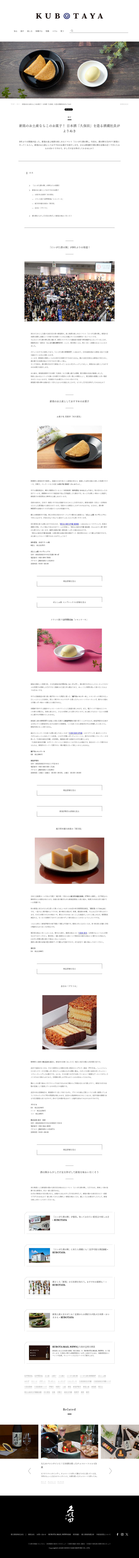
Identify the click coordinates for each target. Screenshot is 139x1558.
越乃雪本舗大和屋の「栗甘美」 (45, 203)
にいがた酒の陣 (72, 1376)
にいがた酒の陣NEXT (88, 1376)
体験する (39, 31)
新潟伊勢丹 (77, 1387)
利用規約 (76, 1534)
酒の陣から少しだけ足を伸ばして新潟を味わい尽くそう (52, 216)
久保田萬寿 (28, 1387)
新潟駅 (93, 1387)
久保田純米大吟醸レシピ (102, 1381)
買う (62, 31)
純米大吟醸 (68, 1392)
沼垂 (53, 1392)
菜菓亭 (76, 1392)
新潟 (69, 1387)
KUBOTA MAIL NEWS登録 (59, 1534)
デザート (42, 1381)
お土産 (47, 1376)
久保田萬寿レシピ (40, 1387)
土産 (64, 1387)
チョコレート (52, 1482)
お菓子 (54, 1376)
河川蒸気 (47, 1392)
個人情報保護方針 (87, 1534)
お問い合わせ (41, 1534)
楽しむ (30, 31)
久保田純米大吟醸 (85, 1381)
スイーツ (34, 1381)
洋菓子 (59, 1392)
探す (22, 31)
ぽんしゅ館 (102, 1376)
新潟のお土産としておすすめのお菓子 (45, 190)
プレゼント (51, 1381)
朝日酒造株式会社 (17, 1534)
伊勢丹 (51, 1387)
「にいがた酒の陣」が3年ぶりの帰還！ (46, 185)
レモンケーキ (72, 1381)
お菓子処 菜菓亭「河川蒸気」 (45, 195)
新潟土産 (86, 1387)
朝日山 (100, 1387)
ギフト (108, 1482)
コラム (55, 31)
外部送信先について (103, 1534)
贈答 (87, 1392)
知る (15, 31)
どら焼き (62, 1376)
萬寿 (82, 1392)
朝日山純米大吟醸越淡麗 (32, 1392)
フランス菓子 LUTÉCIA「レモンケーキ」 (49, 199)
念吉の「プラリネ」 (41, 208)
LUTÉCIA (39, 1376)
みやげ (26, 1381)
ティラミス (60, 1482)
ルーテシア (61, 1381)
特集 (47, 31)
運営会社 (31, 1534)
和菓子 (58, 1387)
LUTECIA (28, 1376)
